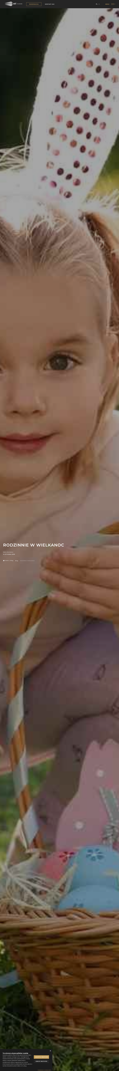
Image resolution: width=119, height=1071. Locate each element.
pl (97, 4)
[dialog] (26, 1060)
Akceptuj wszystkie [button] (41, 1057)
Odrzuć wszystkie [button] (41, 1061)
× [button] (50, 1051)
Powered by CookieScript (44, 1070)
